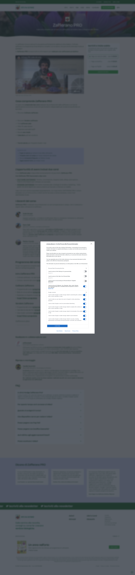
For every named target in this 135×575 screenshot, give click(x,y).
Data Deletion (60, 330)
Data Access (67, 330)
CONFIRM (57, 325)
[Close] (91, 244)
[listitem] (67, 268)
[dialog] (67, 287)
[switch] (85, 271)
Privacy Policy (75, 330)
